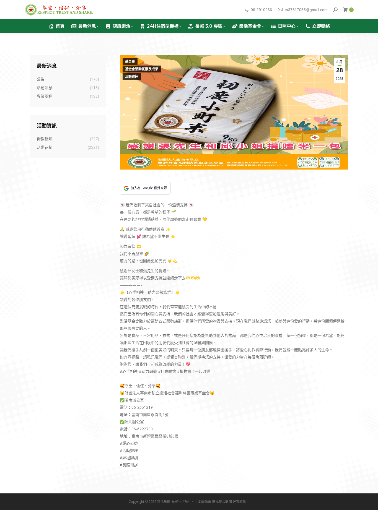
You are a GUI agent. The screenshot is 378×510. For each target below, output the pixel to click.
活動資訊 (131, 77)
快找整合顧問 (222, 501)
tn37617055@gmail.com (306, 9)
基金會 (130, 62)
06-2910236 (261, 9)
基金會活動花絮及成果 (141, 69)
